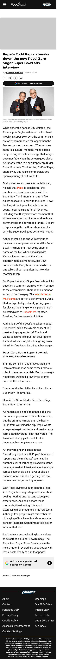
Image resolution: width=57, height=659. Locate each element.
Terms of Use (42, 615)
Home (6, 575)
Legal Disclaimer (44, 620)
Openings (40, 598)
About (5, 598)
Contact (7, 604)
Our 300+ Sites (43, 604)
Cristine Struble (14, 72)
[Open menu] (4, 4)
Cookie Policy (10, 620)
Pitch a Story (42, 609)
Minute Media (17, 639)
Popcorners (29, 311)
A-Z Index (40, 625)
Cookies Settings (12, 631)
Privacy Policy (10, 615)
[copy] (21, 78)
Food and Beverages (21, 575)
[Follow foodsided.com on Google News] (49, 563)
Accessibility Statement (16, 625)
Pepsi (20, 187)
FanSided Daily (11, 609)
